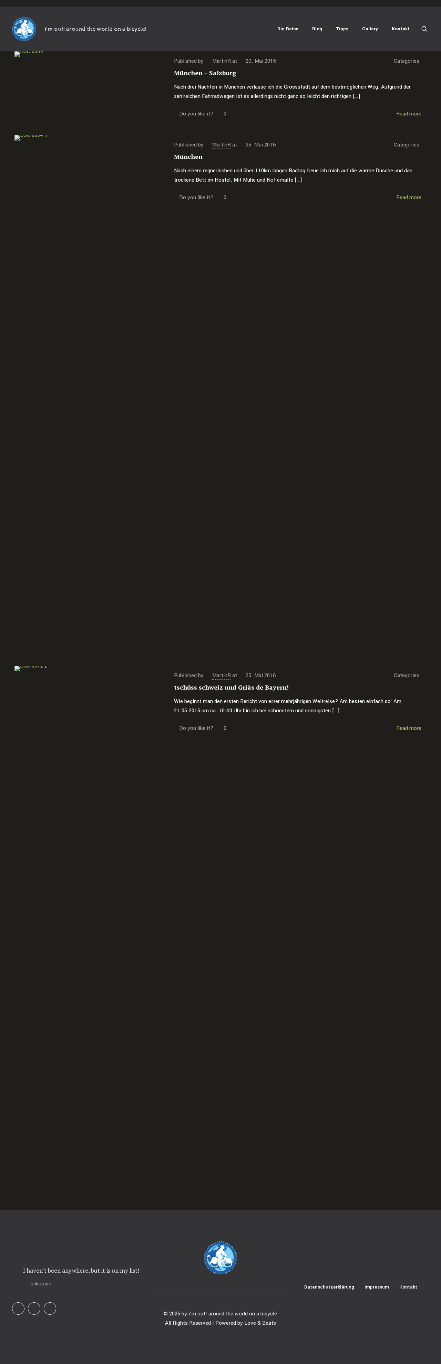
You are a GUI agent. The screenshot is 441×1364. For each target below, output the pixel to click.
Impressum (377, 1287)
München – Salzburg (205, 73)
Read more (408, 114)
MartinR (221, 61)
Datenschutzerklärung (329, 1287)
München (188, 156)
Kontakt (408, 1287)
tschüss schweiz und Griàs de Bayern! (231, 687)
